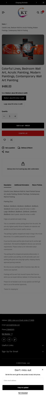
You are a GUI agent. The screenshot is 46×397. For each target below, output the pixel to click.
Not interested (23, 393)
